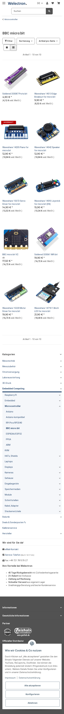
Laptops (9, 461)
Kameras (9, 472)
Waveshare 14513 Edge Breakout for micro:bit (45, 95)
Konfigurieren (33, 694)
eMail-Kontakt (11, 549)
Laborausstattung (11, 377)
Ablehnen (33, 703)
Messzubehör (9, 366)
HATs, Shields (11, 456)
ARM (8, 445)
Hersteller (7, 533)
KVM (7, 450)
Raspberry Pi (11, 395)
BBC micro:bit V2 (10, 254)
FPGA (8, 439)
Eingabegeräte (12, 483)
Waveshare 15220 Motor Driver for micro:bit (14, 309)
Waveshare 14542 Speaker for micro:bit (47, 149)
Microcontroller (13, 406)
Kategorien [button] (8, 354)
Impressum (10, 677)
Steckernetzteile (13, 511)
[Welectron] (17, 3)
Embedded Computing (13, 388)
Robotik (6, 517)
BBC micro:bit (13, 428)
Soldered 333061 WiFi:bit (46, 254)
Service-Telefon (12, 555)
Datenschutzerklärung (29, 677)
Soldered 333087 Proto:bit (14, 94)
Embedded (10, 400)
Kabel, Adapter (12, 506)
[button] (47, 3)
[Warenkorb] (59, 3)
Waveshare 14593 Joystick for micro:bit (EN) (47, 202)
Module (8, 495)
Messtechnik (8, 361)
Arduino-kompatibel (15, 417)
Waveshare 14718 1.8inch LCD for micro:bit (46, 309)
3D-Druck (6, 383)
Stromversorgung (10, 372)
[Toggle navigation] (3, 2)
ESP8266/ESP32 (14, 434)
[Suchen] (49, 11)
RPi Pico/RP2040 (14, 423)
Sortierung (24, 41)
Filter (10, 41)
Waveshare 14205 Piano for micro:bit (15, 149)
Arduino (9, 411)
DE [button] (38, 3)
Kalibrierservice (9, 528)
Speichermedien (12, 489)
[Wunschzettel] (53, 3)
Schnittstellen (11, 500)
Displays (9, 467)
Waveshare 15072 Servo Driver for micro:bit (13, 202)
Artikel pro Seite (47, 41)
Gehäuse (9, 478)
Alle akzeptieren (32, 685)
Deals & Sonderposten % (14, 522)
